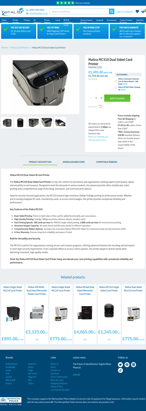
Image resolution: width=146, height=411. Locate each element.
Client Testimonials (59, 376)
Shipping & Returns (59, 383)
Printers (4, 47)
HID (7, 373)
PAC (30, 379)
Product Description (40, 161)
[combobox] (79, 11)
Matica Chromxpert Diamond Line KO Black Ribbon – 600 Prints (128, 81)
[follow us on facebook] (126, 364)
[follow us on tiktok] (120, 370)
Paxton (9, 383)
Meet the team (57, 379)
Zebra (30, 383)
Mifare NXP (10, 379)
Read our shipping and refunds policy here (98, 138)
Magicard (32, 376)
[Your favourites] (137, 11)
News (53, 366)
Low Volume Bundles (60, 389)
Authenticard (11, 363)
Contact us (55, 370)
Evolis (8, 370)
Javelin (9, 376)
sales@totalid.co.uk (38, 13)
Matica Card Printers (20, 47)
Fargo (30, 370)
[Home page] (12, 11)
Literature (55, 373)
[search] (111, 11)
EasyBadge (10, 366)
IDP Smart (32, 373)
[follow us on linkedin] (133, 364)
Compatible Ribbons (106, 161)
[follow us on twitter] (120, 364)
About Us (55, 363)
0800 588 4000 (36, 9)
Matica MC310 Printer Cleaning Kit (129, 88)
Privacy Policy (57, 386)
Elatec (31, 366)
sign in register (124, 11)
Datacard (32, 363)
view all (76, 374)
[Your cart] (143, 11)
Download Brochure (74, 161)
